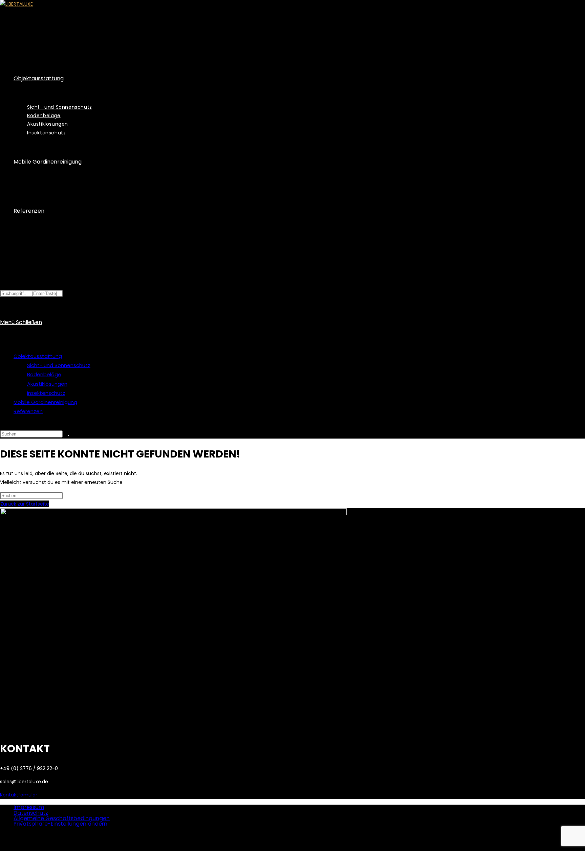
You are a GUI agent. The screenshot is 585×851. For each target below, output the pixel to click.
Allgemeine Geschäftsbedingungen (62, 818)
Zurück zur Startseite (24, 504)
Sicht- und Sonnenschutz (58, 365)
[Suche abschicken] (66, 435)
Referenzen (28, 411)
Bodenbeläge (44, 374)
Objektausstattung (38, 356)
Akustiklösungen (47, 383)
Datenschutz (31, 813)
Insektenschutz (46, 393)
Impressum (29, 807)
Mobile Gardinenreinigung (45, 402)
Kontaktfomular (18, 794)
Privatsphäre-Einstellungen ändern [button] (60, 824)
